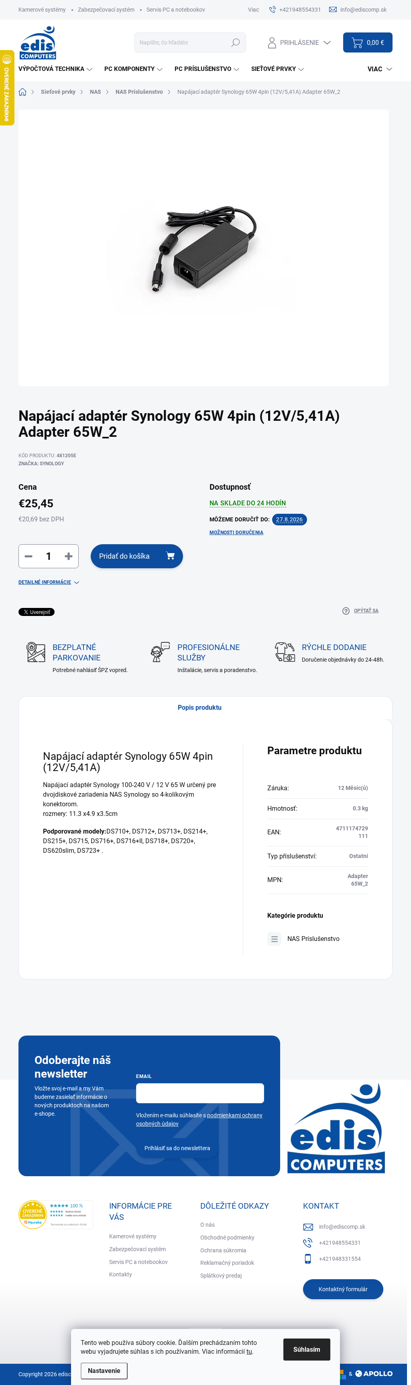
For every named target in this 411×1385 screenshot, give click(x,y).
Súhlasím (306, 1349)
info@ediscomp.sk (342, 1226)
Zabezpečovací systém (106, 9)
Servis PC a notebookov (175, 9)
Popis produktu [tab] (200, 707)
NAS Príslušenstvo (313, 939)
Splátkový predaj (221, 1275)
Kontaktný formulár (343, 1289)
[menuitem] (56, 69)
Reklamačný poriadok (227, 1263)
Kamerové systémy (42, 9)
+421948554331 (340, 1243)
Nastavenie (104, 1371)
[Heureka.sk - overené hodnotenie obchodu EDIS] (55, 1214)
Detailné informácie (44, 582)
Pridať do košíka (124, 556)
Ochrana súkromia (223, 1250)
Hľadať (235, 42)
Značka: (41, 463)
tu (249, 1351)
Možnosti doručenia (236, 532)
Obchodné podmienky (227, 1237)
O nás (207, 1224)
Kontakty (120, 1274)
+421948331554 (340, 1259)
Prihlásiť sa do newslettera (177, 1148)
